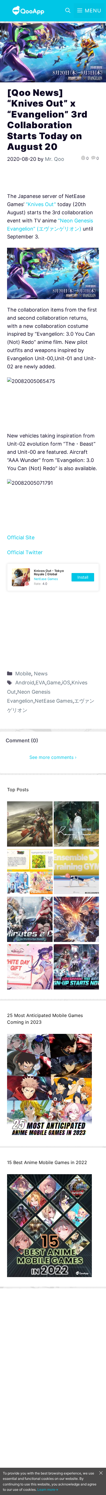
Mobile (23, 674)
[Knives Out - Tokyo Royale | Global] (53, 577)
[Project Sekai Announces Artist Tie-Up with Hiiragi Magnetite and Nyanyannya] (30, 873)
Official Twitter (25, 552)
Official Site (20, 537)
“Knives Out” (41, 204)
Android (24, 683)
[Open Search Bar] (68, 10)
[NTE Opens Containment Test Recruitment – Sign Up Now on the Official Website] (76, 968)
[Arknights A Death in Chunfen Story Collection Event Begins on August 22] (30, 825)
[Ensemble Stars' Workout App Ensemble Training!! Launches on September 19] (76, 873)
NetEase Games (54, 701)
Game (53, 683)
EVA (40, 683)
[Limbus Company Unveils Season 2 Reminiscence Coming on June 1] (76, 825)
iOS (66, 683)
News (40, 674)
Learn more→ (47, 1489)
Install (82, 577)
